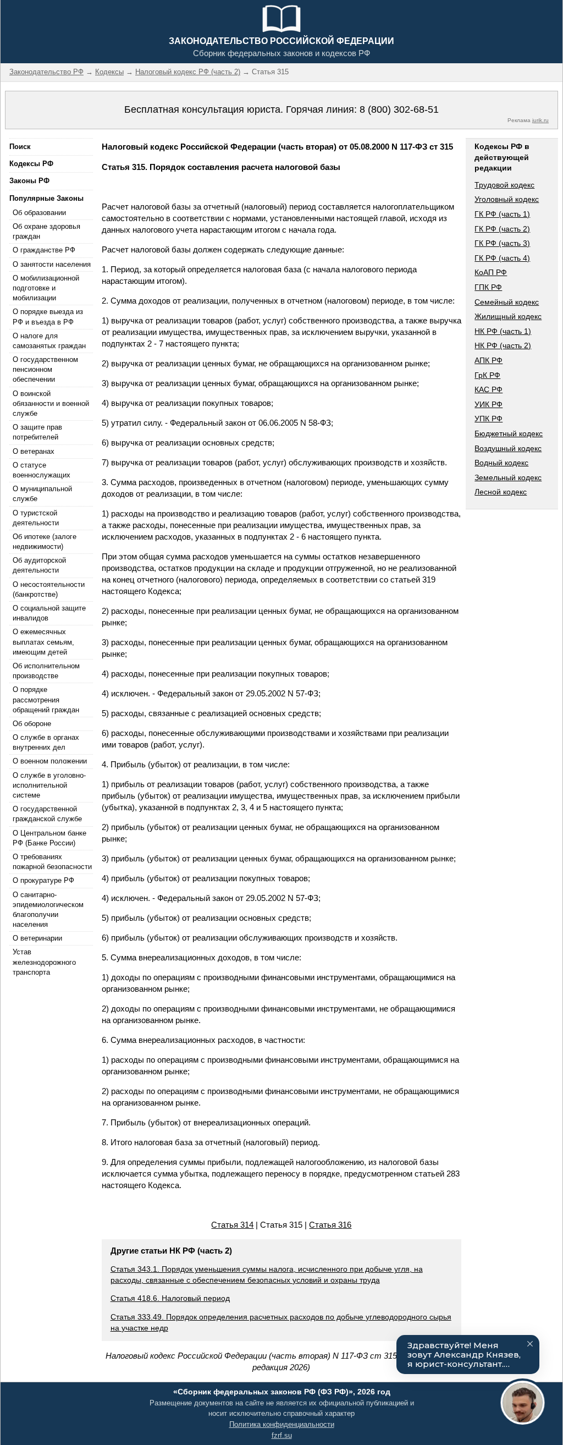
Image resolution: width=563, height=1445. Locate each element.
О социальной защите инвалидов (49, 613)
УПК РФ (488, 418)
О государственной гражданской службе (47, 814)
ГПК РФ (488, 287)
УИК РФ (488, 404)
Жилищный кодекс (508, 316)
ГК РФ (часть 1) (502, 214)
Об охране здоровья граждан (46, 231)
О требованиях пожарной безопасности (52, 862)
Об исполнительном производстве (46, 671)
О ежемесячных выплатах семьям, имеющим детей (43, 642)
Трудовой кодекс (504, 184)
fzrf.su (282, 1435)
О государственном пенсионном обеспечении (45, 369)
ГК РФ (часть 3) (502, 243)
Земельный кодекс (508, 477)
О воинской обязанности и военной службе (51, 403)
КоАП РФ (490, 272)
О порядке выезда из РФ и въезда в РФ (48, 316)
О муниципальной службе (42, 494)
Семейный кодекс (506, 302)
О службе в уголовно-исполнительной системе (49, 785)
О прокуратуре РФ (43, 880)
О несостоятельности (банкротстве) (49, 589)
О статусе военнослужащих (41, 470)
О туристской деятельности (36, 518)
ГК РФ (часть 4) (502, 258)
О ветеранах (33, 451)
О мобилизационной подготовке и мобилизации (46, 288)
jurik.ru (540, 120)
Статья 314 (232, 1224)
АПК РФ (488, 360)
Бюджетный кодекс (508, 433)
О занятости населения (52, 264)
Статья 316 (330, 1224)
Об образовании (39, 212)
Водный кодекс (501, 462)
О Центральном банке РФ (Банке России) (49, 838)
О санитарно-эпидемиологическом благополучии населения (48, 910)
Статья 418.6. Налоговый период (170, 1298)
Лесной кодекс (500, 491)
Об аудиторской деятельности (39, 565)
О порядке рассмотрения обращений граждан (46, 699)
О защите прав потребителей (37, 432)
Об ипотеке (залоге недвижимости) (44, 541)
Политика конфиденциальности (281, 1424)
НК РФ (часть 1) (502, 331)
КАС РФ (488, 389)
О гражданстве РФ (44, 250)
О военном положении (50, 761)
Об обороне (32, 723)
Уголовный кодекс (506, 199)
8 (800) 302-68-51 (399, 109)
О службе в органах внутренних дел (46, 742)
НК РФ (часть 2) (502, 345)
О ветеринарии (37, 938)
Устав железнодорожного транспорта (44, 962)
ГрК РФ (487, 375)
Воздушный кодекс (508, 448)
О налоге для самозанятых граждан (49, 341)
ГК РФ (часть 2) (502, 228)
